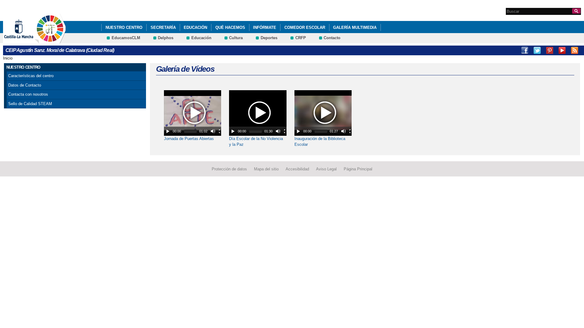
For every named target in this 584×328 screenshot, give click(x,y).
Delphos (165, 38)
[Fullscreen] (220, 131)
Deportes (269, 38)
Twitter (537, 50)
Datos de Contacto (24, 85)
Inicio (7, 58)
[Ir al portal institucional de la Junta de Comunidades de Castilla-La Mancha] (26, 40)
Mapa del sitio (266, 169)
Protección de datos (229, 169)
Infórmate (264, 27)
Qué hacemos (230, 27)
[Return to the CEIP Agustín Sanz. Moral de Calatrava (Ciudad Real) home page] (50, 40)
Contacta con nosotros (28, 94)
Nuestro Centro (124, 27)
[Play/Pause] (167, 131)
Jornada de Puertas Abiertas (189, 138)
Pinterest (549, 50)
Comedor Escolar (304, 27)
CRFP (300, 38)
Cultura (236, 38)
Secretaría (163, 27)
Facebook (524, 50)
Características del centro (31, 75)
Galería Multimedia (355, 27)
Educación (195, 27)
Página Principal (358, 169)
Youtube (562, 50)
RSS (574, 50)
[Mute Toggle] (212, 131)
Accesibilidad (297, 169)
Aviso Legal (326, 169)
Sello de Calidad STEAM (30, 103)
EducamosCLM (126, 38)
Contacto (332, 38)
